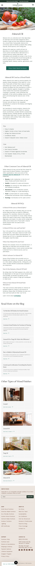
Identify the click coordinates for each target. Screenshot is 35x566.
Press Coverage (23, 526)
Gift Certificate (5, 526)
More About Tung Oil (7, 456)
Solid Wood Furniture (7, 509)
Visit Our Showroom (24, 518)
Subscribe (30, 496)
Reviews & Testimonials (25, 521)
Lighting (3, 523)
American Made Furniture (8, 511)
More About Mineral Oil (7, 480)
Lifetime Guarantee (6, 551)
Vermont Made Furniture (8, 518)
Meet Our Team (23, 511)
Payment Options (6, 549)
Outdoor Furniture (6, 521)
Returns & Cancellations (8, 544)
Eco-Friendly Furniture (7, 514)
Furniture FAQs (5, 539)
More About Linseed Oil (7, 431)
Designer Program (6, 554)
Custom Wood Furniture (8, 516)
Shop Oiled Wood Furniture (17, 68)
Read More (5, 333)
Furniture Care (5, 541)
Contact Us (22, 528)
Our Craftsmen (23, 516)
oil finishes (17, 295)
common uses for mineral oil (11, 174)
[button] (2, 5)
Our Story (21, 509)
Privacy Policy (5, 556)
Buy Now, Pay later (24, 1)
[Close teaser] (16, 563)
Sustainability (22, 514)
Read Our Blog (23, 523)
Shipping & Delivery (6, 546)
